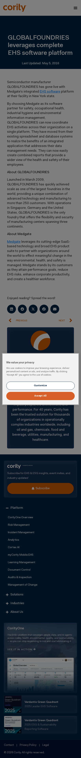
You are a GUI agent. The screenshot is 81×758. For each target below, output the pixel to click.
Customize (40, 385)
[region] (40, 379)
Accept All (40, 396)
